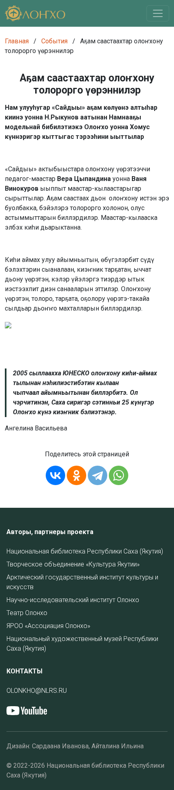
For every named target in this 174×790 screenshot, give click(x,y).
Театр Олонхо (26, 613)
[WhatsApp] (118, 475)
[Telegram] (97, 475)
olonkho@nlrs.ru (36, 690)
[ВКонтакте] (55, 475)
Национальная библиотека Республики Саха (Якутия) (84, 551)
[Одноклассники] (76, 475)
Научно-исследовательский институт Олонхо (72, 600)
